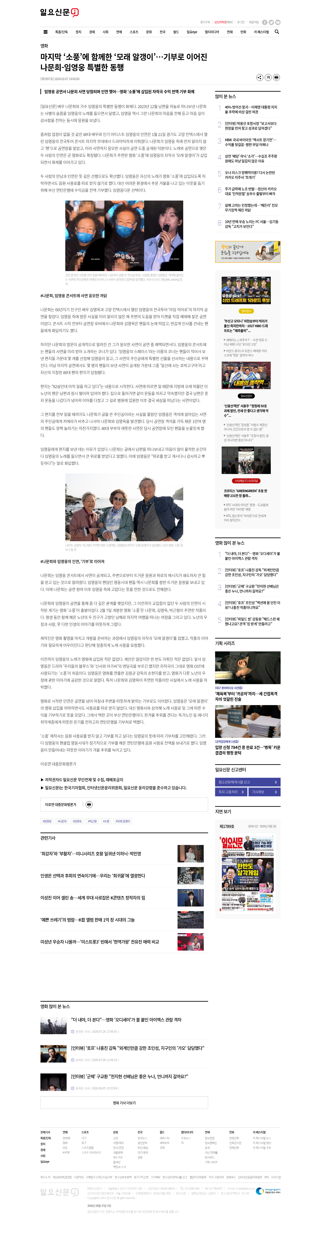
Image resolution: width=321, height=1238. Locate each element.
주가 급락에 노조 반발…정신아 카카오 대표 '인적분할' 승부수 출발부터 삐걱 (251, 191)
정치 (42, 1144)
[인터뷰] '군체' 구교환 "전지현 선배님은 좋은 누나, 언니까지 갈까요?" (129, 1076)
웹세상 (116, 1162)
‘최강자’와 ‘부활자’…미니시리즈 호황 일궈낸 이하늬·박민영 (90, 853)
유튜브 (278, 22)
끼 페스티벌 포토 (262, 1147)
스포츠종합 (87, 1147)
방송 (65, 1147)
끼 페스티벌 (259, 1132)
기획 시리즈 (225, 643)
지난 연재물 (211, 1152)
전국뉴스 (142, 1138)
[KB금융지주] (248, 261)
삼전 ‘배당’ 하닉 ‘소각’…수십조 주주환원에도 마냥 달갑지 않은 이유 (251, 158)
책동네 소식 (119, 1167)
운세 (207, 1147)
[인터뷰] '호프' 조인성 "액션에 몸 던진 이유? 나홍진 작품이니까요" (252, 605)
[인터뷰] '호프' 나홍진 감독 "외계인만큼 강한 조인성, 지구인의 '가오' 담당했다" (137, 1048)
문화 (115, 1132)
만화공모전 (235, 1143)
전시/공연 (118, 1147)
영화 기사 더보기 (124, 1102)
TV (182, 1143)
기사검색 (275, 32)
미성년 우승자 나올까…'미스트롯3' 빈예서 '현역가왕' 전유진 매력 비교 (99, 942)
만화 (231, 1132)
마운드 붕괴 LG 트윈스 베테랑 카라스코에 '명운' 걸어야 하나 (245, 353)
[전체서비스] (45, 32)
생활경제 (118, 1152)
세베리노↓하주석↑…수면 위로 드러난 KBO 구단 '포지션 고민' (245, 342)
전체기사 (45, 1132)
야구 (83, 1138)
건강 (115, 1138)
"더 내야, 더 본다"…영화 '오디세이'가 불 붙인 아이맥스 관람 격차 (126, 1019)
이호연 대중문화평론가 (60, 804)
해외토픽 (164, 1143)
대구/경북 (143, 1152)
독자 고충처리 (228, 791)
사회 (42, 1156)
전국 (140, 1132)
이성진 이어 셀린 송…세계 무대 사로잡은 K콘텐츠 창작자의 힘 (92, 898)
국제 (162, 1147)
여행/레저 (118, 1143)
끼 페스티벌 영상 (262, 1143)
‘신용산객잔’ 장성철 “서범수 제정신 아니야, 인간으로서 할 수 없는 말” (245, 426)
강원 (140, 1157)
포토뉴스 (186, 1138)
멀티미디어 (187, 1132)
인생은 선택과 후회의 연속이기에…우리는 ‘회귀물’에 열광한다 (92, 875)
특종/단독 (45, 1138)
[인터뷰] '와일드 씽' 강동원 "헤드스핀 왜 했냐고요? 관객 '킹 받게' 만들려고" (252, 621)
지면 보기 (223, 811)
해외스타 (164, 1138)
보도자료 (118, 1157)
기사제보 (258, 791)
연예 (65, 1132)
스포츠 (85, 1132)
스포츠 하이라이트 (91, 1152)
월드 (162, 1132)
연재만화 (234, 1147)
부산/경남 (143, 1147)
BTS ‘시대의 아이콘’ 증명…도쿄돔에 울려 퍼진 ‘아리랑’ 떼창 (246, 507)
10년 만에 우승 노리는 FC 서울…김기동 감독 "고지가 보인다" (251, 224)
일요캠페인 (211, 1143)
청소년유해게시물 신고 (234, 782)
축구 (83, 1143)
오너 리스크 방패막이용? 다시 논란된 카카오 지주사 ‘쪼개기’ (250, 175)
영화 (44, 46)
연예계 (66, 1138)
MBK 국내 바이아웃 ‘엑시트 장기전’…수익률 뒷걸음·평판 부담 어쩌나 (250, 142)
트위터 (271, 22)
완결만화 (234, 1138)
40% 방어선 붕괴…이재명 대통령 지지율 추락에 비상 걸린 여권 (251, 109)
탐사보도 (209, 1157)
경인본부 (142, 1143)
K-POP (66, 1152)
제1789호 (226, 826)
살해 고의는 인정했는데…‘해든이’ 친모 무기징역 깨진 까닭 (251, 207)
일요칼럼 (209, 1138)
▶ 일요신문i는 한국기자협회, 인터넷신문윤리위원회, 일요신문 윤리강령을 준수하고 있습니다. (113, 787)
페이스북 (265, 22)
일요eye (44, 1161)
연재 (207, 1132)
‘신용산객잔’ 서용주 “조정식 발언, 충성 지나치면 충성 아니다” (246, 437)
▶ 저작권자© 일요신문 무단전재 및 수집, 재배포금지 (81, 779)
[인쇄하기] (276, 77)
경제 (42, 1150)
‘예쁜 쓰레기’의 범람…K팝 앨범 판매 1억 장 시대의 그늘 (87, 920)
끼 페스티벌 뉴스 (262, 1138)
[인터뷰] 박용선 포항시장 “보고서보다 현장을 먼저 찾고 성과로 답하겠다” (250, 125)
